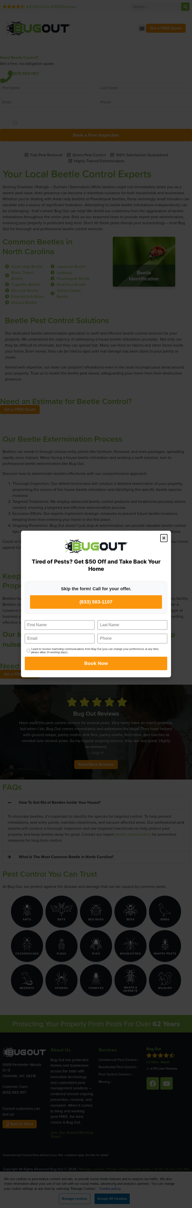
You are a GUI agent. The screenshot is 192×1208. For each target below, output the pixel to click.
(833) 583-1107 (96, 601)
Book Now (96, 663)
